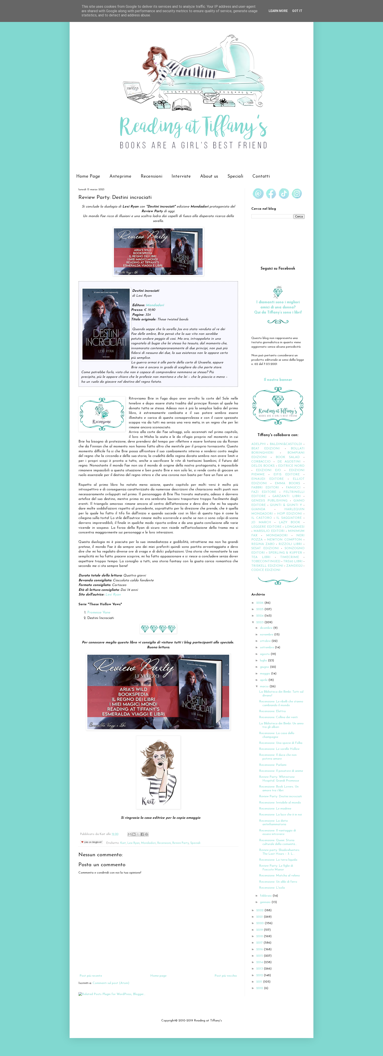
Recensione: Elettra (272, 711)
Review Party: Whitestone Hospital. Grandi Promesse (279, 778)
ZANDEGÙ (294, 566)
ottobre (266, 641)
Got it (297, 11)
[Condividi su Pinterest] (146, 834)
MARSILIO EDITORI (269, 531)
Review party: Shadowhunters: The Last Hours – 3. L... (279, 852)
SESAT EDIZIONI (265, 548)
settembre (267, 647)
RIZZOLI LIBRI (290, 544)
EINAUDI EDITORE (267, 479)
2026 (260, 603)
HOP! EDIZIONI (289, 513)
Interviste (181, 176)
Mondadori (155, 305)
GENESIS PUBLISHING (269, 500)
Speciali (235, 176)
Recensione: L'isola (272, 887)
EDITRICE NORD (291, 466)
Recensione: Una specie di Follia (280, 743)
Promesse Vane (98, 612)
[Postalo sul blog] (134, 834)
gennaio (266, 902)
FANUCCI (293, 487)
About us (209, 176)
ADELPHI (258, 444)
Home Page (88, 176)
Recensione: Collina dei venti (278, 717)
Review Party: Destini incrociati (280, 796)
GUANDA (258, 509)
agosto (265, 654)
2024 (260, 615)
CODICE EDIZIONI (265, 570)
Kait (123, 843)
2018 (260, 936)
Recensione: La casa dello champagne (276, 735)
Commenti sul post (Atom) (111, 983)
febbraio (266, 895)
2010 (260, 988)
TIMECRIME (289, 557)
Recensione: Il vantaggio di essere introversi (277, 832)
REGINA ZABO (263, 544)
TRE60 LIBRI (293, 561)
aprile (264, 680)
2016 (260, 949)
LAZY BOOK (289, 522)
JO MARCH (262, 522)
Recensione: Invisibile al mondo (280, 802)
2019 (260, 930)
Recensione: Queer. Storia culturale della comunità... (278, 842)
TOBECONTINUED (265, 561)
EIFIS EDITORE (287, 474)
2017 (260, 942)
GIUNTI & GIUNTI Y (286, 505)
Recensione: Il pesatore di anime (281, 771)
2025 (260, 609)
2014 (260, 962)
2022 (260, 910)
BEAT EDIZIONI (265, 448)
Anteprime (120, 176)
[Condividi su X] (138, 834)
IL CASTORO (261, 518)
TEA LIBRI (260, 557)
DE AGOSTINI (289, 461)
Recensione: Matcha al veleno (279, 875)
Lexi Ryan (113, 594)
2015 (260, 956)
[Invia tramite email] (129, 834)
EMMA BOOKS (287, 483)
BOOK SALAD (288, 457)
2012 (260, 975)
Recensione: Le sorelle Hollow (279, 749)
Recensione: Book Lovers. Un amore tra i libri (279, 788)
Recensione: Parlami (272, 765)
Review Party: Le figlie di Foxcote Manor (276, 867)
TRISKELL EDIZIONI (267, 566)
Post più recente (91, 976)
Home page (158, 976)
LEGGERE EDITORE (266, 527)
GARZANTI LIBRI (286, 496)
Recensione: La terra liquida (278, 860)
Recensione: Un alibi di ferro (278, 882)
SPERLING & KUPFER (285, 552)
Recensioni (151, 176)
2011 (259, 982)
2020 (260, 923)
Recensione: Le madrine (275, 808)
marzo (265, 686)
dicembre (266, 628)
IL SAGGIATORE (289, 518)
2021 (260, 917)
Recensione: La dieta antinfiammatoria (273, 822)
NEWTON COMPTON (285, 539)
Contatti (261, 176)
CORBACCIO (261, 461)
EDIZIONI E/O (268, 470)
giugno (265, 667)
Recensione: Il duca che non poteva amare (278, 756)
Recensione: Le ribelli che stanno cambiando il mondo (281, 703)
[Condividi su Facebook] (142, 834)
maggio (265, 673)
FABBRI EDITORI (265, 487)
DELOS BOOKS (263, 466)
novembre (267, 634)
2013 (260, 968)
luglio (264, 660)
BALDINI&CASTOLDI (286, 444)
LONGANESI (295, 527)
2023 (260, 622)
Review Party (180, 843)
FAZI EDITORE (263, 492)
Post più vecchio (226, 976)
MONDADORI (277, 535)
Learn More (278, 11)
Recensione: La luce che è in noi (280, 814)
